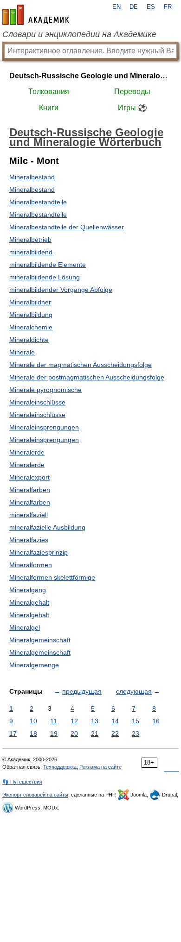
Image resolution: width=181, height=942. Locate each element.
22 (115, 733)
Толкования (48, 91)
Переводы (132, 91)
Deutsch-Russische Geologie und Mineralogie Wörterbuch (90, 76)
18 (33, 733)
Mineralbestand (32, 177)
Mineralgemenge (34, 665)
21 (94, 733)
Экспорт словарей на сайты (35, 794)
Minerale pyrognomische (45, 389)
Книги (48, 108)
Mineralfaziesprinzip (38, 552)
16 (156, 721)
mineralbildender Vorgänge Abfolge (60, 289)
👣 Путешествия (22, 781)
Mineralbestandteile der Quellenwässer (66, 227)
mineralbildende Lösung (44, 277)
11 (53, 721)
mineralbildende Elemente (47, 264)
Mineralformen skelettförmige (52, 577)
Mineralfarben (29, 489)
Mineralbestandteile (38, 202)
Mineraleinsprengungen (44, 427)
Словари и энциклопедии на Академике (79, 34)
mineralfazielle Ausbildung (47, 527)
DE (133, 7)
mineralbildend (30, 252)
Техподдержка (60, 767)
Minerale (22, 352)
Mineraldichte (29, 339)
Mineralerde (27, 452)
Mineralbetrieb (30, 239)
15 (135, 721)
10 (33, 721)
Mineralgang (27, 590)
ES (151, 7)
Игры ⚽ (132, 108)
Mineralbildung (30, 314)
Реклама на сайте (100, 767)
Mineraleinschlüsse (37, 402)
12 (74, 721)
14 (115, 721)
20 (74, 733)
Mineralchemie (30, 327)
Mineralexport (29, 477)
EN (116, 7)
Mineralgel (24, 627)
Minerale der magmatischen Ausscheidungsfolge (80, 364)
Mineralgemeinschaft (40, 640)
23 (135, 733)
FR (168, 7)
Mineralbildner (30, 302)
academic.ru (35, 15)
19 (54, 733)
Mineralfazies (28, 540)
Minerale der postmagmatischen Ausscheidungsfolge (86, 377)
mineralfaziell (28, 514)
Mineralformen (30, 565)
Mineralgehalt (29, 602)
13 (94, 721)
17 (13, 733)
